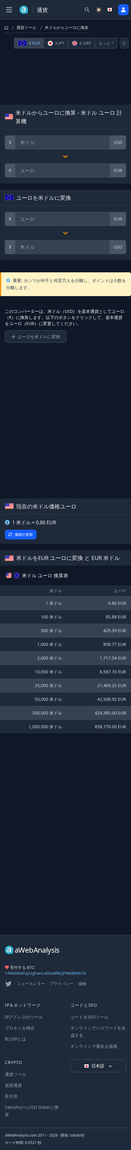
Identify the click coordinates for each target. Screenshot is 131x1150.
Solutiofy (77, 1135)
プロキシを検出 (20, 1028)
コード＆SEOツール (89, 1017)
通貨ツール (26, 27)
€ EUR (34, 43)
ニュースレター (31, 983)
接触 (82, 983)
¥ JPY (59, 43)
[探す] (87, 9)
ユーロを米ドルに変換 (38, 336)
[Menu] (9, 9)
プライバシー (61, 983)
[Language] (110, 10)
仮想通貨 (13, 1085)
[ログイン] (123, 9)
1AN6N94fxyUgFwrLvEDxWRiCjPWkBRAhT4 (45, 973)
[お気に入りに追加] (124, 43)
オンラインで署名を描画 (93, 1046)
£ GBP (85, 43)
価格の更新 (24, 534)
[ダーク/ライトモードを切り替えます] (99, 10)
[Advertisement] (65, 76)
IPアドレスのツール (24, 1017)
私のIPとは (15, 1039)
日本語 (98, 1066)
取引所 (11, 1096)
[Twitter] (8, 983)
